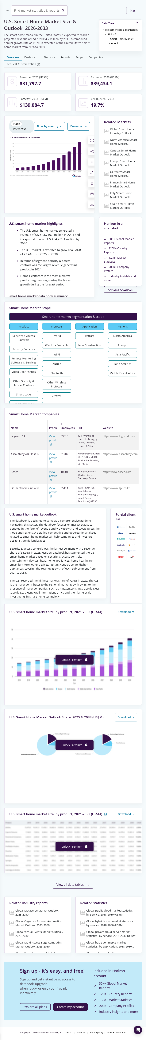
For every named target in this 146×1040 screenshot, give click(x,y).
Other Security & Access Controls (23, 383)
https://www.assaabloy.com (120, 454)
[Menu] (7, 10)
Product (24, 326)
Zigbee (56, 364)
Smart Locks (23, 394)
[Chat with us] (138, 1030)
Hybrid (56, 336)
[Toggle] (102, 29)
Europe (122, 345)
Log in (134, 10)
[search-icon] (63, 10)
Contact (68, 1032)
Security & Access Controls (24, 338)
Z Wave (56, 396)
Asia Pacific (123, 354)
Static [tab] (16, 124)
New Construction (89, 345)
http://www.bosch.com (117, 472)
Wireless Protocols (56, 345)
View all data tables (70, 884)
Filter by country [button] (48, 126)
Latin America (122, 364)
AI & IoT (112, 34)
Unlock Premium (72, 659)
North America (122, 336)
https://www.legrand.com (119, 436)
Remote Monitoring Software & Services (23, 360)
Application (90, 326)
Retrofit (89, 336)
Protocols (57, 326)
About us (80, 1032)
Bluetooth (57, 373)
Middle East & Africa (123, 373)
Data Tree (108, 23)
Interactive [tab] (19, 129)
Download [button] (77, 126)
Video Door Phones (24, 372)
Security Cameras (24, 349)
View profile (53, 438)
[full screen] (92, 140)
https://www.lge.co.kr (116, 488)
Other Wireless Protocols (56, 384)
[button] (121, 29)
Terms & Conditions (116, 1032)
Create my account (70, 1007)
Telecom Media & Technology (121, 29)
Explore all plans (35, 1007)
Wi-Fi (57, 354)
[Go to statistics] (105, 814)
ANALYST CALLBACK (120, 289)
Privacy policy (96, 1032)
